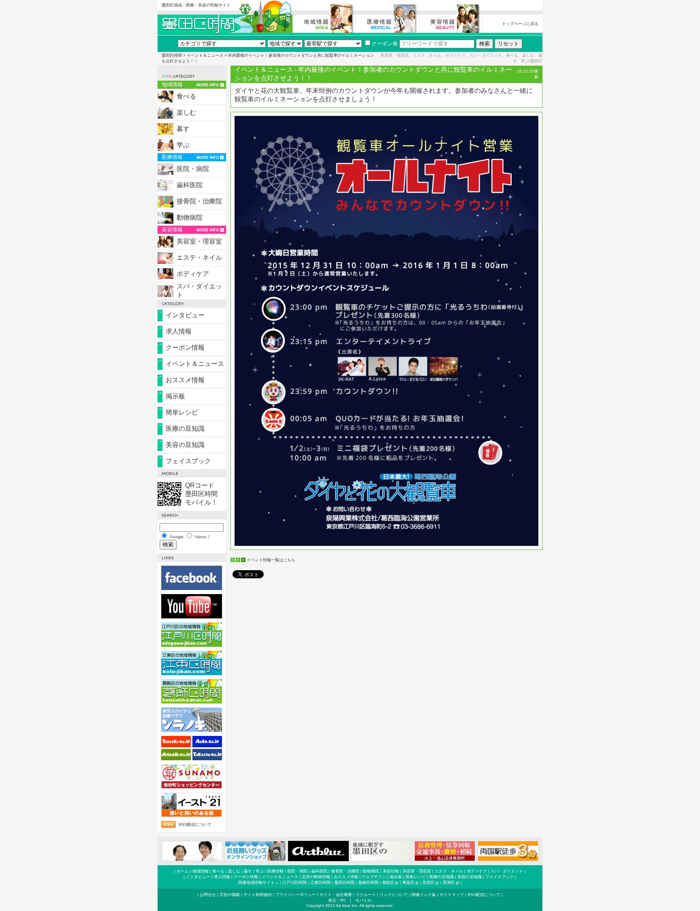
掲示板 (175, 396)
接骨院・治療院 (199, 201)
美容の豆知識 (185, 444)
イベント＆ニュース (205, 55)
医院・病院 (193, 168)
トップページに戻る (520, 23)
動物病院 (190, 217)
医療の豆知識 (185, 428)
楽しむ (186, 112)
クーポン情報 (185, 347)
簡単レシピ (182, 412)
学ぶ (183, 144)
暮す (183, 128)
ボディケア (193, 273)
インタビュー (185, 315)
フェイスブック (188, 461)
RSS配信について (195, 824)
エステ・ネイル (199, 257)
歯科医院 (190, 185)
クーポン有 (384, 44)
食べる (186, 96)
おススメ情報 (185, 379)
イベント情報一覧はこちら (271, 560)
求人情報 (179, 331)
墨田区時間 (172, 55)
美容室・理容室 (199, 241)
